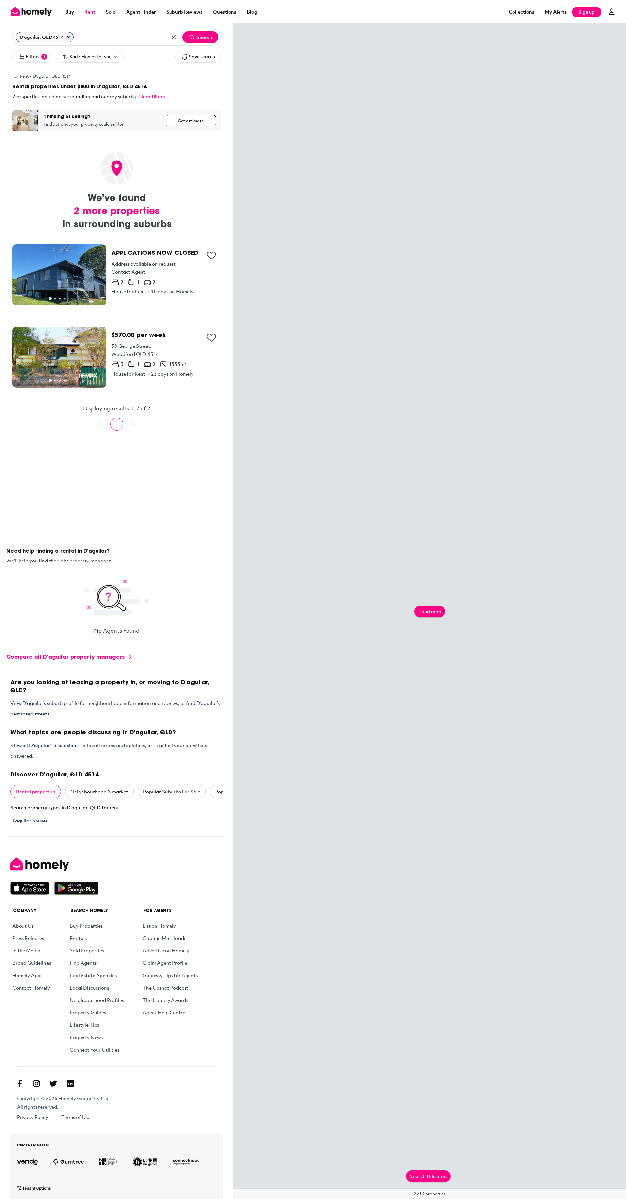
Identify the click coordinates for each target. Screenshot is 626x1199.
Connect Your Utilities (94, 1049)
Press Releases (28, 938)
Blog (252, 11)
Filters (36, 57)
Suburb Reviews (184, 11)
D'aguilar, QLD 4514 (52, 76)
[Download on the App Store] (32, 888)
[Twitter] (53, 1083)
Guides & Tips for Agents (170, 975)
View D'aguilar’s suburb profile (44, 703)
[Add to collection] (211, 255)
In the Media (26, 950)
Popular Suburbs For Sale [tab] (171, 791)
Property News (86, 1037)
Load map (429, 611)
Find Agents (83, 963)
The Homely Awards (165, 1000)
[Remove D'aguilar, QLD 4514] (68, 37)
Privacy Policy (32, 1117)
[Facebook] (19, 1083)
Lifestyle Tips (84, 1025)
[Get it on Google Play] (76, 888)
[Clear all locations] (174, 37)
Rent (89, 11)
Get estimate (191, 121)
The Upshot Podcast (165, 987)
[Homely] (54, 864)
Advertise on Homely (166, 950)
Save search (202, 57)
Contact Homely (31, 987)
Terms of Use (75, 1117)
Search (204, 37)
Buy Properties (86, 925)
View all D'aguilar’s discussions (44, 745)
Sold (111, 11)
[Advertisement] (116, 489)
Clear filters (151, 96)
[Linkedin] (70, 1083)
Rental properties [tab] (35, 791)
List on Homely (159, 925)
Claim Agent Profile (165, 963)
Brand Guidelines (31, 963)
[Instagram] (36, 1083)
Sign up (586, 12)
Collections (521, 11)
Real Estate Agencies (93, 975)
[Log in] (611, 12)
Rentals (78, 938)
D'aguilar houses (29, 820)
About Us (23, 925)
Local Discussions (89, 987)
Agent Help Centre (164, 1012)
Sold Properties (87, 950)
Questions (224, 11)
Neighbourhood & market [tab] (99, 791)
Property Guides (88, 1012)
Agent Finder (141, 11)
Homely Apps (27, 975)
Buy (69, 11)
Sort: (90, 57)
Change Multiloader (165, 938)
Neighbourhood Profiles (97, 1000)
